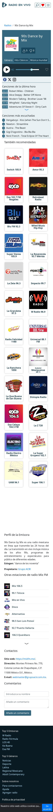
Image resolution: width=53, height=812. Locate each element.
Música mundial (38, 60)
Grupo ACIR (24, 569)
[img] (48, 5)
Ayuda (5, 789)
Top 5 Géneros (10, 756)
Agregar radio (9, 792)
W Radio (6, 735)
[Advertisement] (26, 16)
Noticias (6, 760)
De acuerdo (47, 807)
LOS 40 (6, 742)
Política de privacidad (13, 799)
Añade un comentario (17, 713)
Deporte (6, 764)
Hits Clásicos (21, 60)
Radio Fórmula (10, 738)
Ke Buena (7, 745)
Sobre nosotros (10, 781)
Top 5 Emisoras (10, 731)
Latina (5, 767)
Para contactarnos (12, 785)
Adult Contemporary (13, 774)
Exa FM (6, 749)
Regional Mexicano (12, 770)
